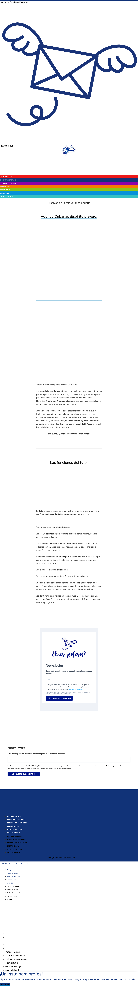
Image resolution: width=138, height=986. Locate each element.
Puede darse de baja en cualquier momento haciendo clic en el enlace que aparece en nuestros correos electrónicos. (39, 768)
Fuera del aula (13, 826)
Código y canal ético (13, 870)
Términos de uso (12, 880)
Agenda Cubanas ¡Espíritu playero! (69, 216)
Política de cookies (12, 873)
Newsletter (7, 145)
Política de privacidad (113, 766)
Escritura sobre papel (16, 820)
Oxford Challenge (15, 830)
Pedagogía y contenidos (17, 823)
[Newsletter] (69, 140)
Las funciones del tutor (69, 462)
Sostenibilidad (13, 833)
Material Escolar (14, 816)
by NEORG (10, 883)
